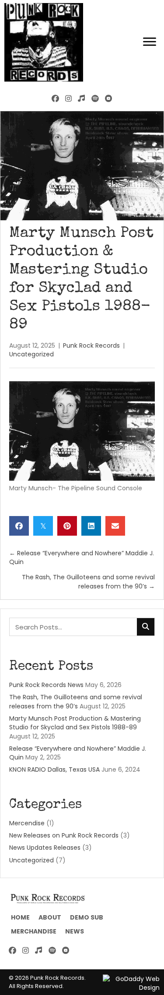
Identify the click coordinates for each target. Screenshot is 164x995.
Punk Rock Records (91, 345)
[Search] (145, 627)
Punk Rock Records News (46, 684)
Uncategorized (31, 354)
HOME (20, 917)
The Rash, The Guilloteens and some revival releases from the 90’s (75, 701)
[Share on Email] (115, 526)
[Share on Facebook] (19, 526)
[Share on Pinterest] (67, 526)
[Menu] (150, 41)
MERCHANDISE (33, 931)
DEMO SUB (86, 917)
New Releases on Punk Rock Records (64, 835)
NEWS (74, 931)
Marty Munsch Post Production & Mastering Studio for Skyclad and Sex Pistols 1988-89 (75, 723)
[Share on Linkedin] (91, 526)
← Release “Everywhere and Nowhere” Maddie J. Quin (81, 557)
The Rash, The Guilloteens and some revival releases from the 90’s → (88, 581)
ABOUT (49, 917)
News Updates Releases (44, 847)
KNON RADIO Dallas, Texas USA (54, 769)
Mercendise (27, 823)
